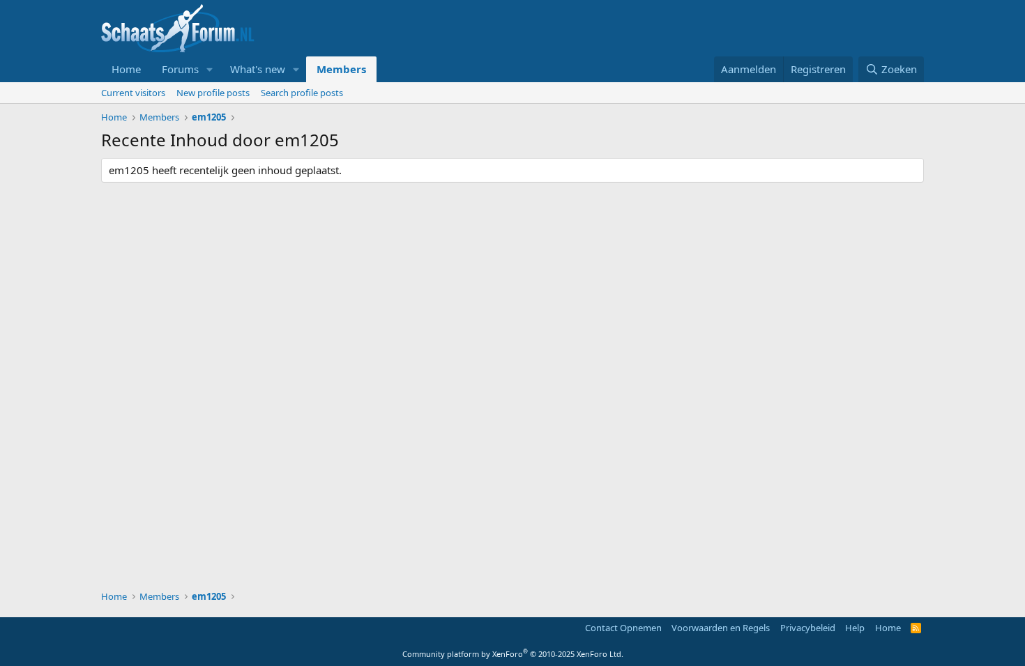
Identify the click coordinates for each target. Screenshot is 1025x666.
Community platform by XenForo (512, 654)
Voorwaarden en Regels (720, 627)
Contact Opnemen (623, 627)
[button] (210, 69)
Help (855, 627)
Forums (180, 69)
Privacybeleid (807, 627)
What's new (257, 69)
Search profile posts (302, 92)
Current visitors (133, 92)
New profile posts (213, 92)
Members (341, 69)
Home (126, 69)
